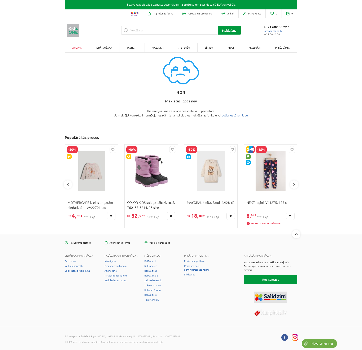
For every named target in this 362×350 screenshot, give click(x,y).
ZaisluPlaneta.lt (153, 280)
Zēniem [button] (209, 47)
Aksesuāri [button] (255, 47)
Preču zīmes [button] (282, 47)
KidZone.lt (150, 261)
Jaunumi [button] (132, 47)
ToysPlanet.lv (151, 299)
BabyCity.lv (150, 294)
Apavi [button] (231, 47)
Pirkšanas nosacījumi (116, 275)
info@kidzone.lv (273, 31)
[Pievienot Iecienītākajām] (113, 149)
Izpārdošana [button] (104, 47)
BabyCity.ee (151, 275)
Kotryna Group (152, 290)
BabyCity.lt (150, 270)
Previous (68, 184)
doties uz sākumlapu (235, 115)
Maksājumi (110, 261)
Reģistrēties (270, 279)
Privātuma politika (194, 261)
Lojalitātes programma (77, 270)
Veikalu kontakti (74, 266)
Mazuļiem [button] (158, 47)
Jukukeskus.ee (152, 285)
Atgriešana (111, 270)
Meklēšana (229, 30)
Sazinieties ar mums (116, 280)
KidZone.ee (150, 266)
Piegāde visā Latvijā (116, 266)
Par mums (70, 261)
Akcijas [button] (77, 47)
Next (294, 184)
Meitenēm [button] (184, 47)
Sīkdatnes (189, 274)
